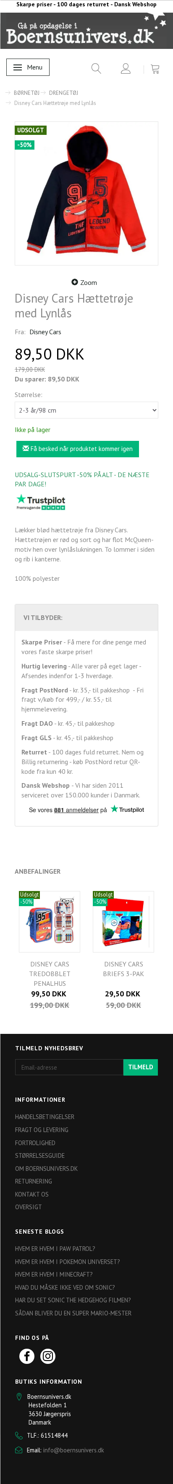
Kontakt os (32, 1194)
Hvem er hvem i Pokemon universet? (67, 1262)
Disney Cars (45, 331)
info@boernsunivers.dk (73, 1450)
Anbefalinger (37, 871)
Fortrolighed (35, 1143)
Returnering (33, 1181)
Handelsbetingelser (44, 1117)
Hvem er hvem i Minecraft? (54, 1274)
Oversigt (28, 1207)
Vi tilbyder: (43, 617)
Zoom (88, 282)
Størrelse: (28, 394)
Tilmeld (140, 1067)
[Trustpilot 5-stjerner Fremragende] (41, 501)
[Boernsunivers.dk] (86, 30)
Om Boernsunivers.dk (46, 1169)
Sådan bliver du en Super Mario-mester (73, 1313)
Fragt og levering (41, 1130)
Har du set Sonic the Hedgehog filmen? (73, 1300)
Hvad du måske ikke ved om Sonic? (65, 1287)
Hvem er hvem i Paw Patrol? (55, 1249)
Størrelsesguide (40, 1155)
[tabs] (93, 70)
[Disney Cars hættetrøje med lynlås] (86, 193)
